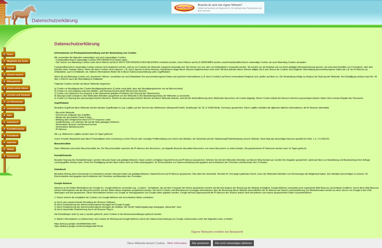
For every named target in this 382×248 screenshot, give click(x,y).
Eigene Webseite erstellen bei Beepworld (217, 231)
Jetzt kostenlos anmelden (215, 7)
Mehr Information (177, 243)
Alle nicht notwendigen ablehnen (233, 243)
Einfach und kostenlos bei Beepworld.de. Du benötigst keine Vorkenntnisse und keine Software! (230, 7)
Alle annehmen (200, 243)
